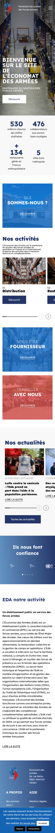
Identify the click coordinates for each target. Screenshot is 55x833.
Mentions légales (38, 801)
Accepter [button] (42, 823)
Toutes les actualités (23, 519)
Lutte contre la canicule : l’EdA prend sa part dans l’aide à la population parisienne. (22, 488)
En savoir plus (27, 823)
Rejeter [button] (19, 828)
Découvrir (14, 99)
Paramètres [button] (34, 828)
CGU (31, 807)
